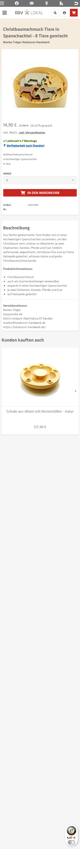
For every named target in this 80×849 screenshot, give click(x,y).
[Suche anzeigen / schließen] (55, 13)
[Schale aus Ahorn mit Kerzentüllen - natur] (40, 377)
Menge (7, 173)
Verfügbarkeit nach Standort (25, 145)
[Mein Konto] (64, 13)
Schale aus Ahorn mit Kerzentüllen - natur (40, 411)
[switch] (71, 842)
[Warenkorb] (74, 13)
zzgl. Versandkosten (32, 132)
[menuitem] (5, 13)
